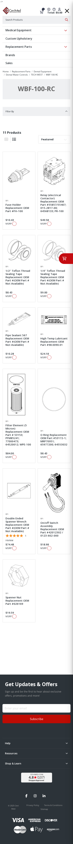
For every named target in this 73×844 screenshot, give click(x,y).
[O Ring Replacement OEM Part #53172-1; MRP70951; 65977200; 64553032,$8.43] (54, 399)
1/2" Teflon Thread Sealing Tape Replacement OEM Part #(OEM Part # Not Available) (17, 277)
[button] (67, 10)
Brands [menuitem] (10, 55)
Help (7, 743)
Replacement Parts (21, 71)
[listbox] (54, 139)
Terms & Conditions (53, 805)
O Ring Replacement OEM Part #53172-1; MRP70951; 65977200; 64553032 (53, 439)
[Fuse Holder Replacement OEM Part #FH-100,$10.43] (19, 175)
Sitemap (44, 809)
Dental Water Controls (17, 74)
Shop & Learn (13, 763)
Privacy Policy (33, 805)
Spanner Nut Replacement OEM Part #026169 (17, 600)
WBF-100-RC (52, 74)
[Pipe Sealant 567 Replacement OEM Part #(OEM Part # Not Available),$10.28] (19, 318)
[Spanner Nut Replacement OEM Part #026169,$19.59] (19, 575)
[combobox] (36, 20)
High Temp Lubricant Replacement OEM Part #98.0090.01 (54, 341)
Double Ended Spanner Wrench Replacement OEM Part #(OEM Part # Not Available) (17, 525)
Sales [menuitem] (9, 63)
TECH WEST (37, 74)
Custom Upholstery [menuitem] (18, 38)
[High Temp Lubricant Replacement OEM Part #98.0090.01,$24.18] (54, 320)
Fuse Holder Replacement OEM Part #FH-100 (17, 208)
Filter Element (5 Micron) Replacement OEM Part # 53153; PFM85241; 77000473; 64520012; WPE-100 (18, 435)
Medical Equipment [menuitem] (18, 30)
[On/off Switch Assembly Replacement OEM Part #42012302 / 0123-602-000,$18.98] (54, 493)
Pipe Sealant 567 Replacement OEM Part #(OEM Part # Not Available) (17, 340)
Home (6, 71)
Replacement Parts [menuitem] (18, 47)
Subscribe (36, 719)
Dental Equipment (42, 71)
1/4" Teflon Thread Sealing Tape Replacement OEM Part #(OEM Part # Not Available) (52, 277)
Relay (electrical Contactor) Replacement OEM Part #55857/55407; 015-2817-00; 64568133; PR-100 (53, 203)
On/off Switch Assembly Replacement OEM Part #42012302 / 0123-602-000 (52, 529)
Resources (11, 753)
